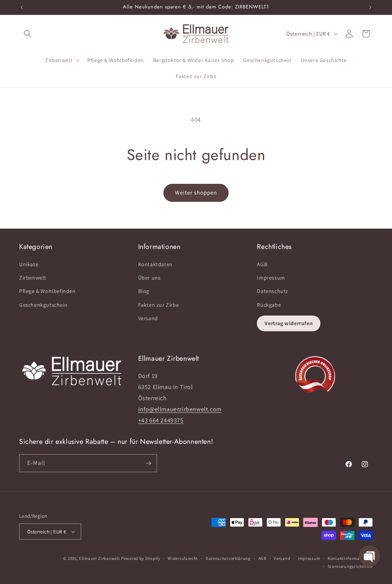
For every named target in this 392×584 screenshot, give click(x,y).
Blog (143, 291)
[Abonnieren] (148, 463)
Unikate (28, 264)
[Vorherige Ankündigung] (21, 7)
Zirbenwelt (32, 277)
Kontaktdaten (155, 264)
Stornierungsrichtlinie (350, 566)
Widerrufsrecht (183, 558)
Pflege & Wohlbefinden (47, 291)
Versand (148, 318)
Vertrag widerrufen (289, 323)
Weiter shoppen (196, 192)
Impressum (271, 277)
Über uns (149, 277)
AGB (262, 264)
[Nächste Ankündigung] (370, 7)
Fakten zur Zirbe (158, 304)
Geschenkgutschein (43, 304)
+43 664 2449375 (161, 420)
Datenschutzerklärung (228, 558)
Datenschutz (272, 291)
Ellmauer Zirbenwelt (99, 558)
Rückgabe (269, 304)
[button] (27, 33)
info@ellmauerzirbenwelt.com (180, 409)
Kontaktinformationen (350, 558)
